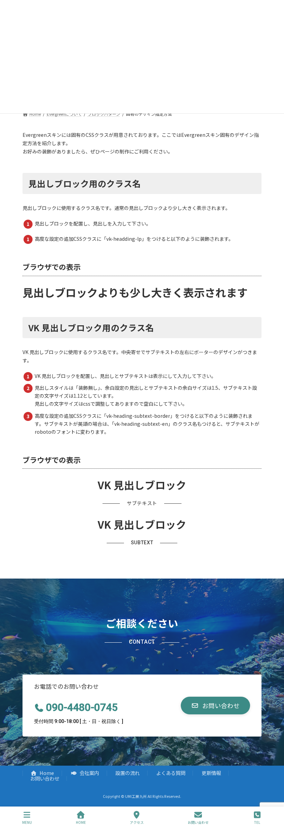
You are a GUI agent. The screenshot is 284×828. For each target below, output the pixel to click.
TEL (257, 822)
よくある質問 (170, 772)
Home (46, 772)
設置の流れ (127, 772)
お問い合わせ (44, 778)
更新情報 (211, 772)
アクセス (137, 822)
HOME (81, 822)
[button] (215, 705)
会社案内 (89, 772)
